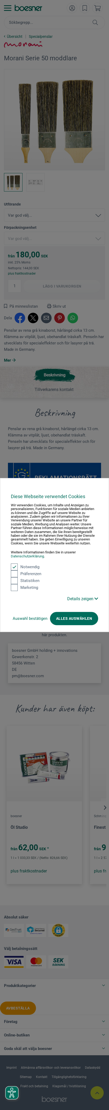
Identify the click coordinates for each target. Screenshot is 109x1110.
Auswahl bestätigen (30, 618)
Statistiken (29, 580)
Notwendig (29, 567)
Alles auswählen (74, 618)
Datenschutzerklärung (27, 556)
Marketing (29, 587)
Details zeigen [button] (80, 598)
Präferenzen (30, 573)
